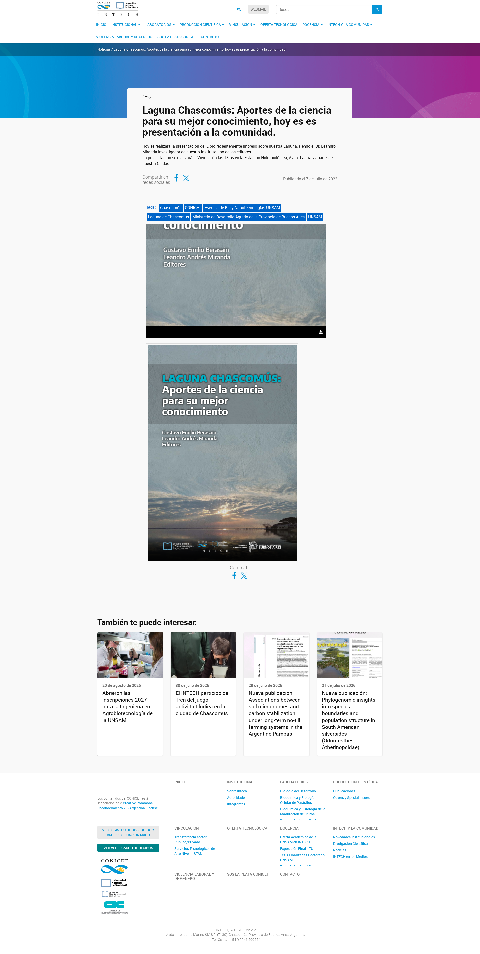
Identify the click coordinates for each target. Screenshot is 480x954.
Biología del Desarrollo (298, 791)
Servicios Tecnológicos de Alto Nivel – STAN (194, 851)
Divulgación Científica (350, 843)
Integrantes (236, 804)
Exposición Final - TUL (298, 848)
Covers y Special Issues (351, 797)
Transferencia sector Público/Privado (190, 839)
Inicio (101, 24)
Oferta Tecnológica (279, 24)
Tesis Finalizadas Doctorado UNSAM (302, 857)
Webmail (258, 9)
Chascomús (171, 207)
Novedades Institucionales (354, 837)
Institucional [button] (125, 24)
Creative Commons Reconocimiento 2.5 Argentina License (128, 805)
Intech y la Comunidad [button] (349, 24)
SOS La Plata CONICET (177, 36)
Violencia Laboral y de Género (124, 36)
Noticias (339, 850)
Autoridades (236, 797)
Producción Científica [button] (201, 24)
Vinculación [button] (241, 24)
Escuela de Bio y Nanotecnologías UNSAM (242, 207)
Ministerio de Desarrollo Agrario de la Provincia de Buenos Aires (248, 217)
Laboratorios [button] (159, 24)
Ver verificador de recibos (128, 847)
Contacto (210, 36)
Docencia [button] (311, 24)
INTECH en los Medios (350, 856)
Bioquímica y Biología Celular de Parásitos (297, 800)
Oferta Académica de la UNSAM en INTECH (298, 839)
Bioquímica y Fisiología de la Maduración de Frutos (303, 811)
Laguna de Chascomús (168, 217)
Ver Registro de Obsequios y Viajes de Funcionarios (128, 832)
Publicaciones (344, 791)
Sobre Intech (237, 791)
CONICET (193, 207)
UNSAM (315, 217)
